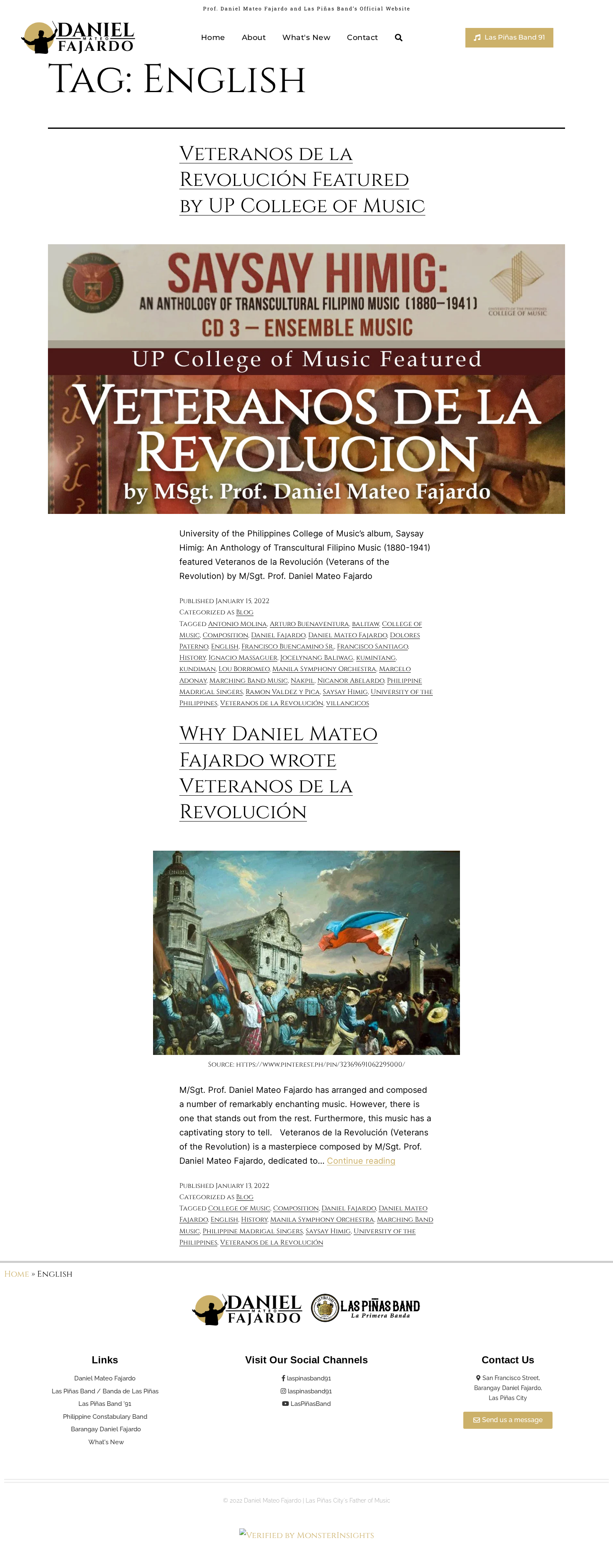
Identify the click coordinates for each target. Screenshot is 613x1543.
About (254, 37)
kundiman (197, 669)
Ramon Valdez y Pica (283, 691)
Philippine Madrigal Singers (253, 1231)
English (225, 646)
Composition (225, 635)
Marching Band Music (248, 680)
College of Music (239, 1208)
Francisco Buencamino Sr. (287, 646)
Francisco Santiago (372, 646)
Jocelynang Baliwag (316, 657)
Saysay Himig (345, 691)
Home (213, 37)
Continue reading (361, 1161)
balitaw (365, 624)
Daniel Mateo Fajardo (347, 635)
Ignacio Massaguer (243, 657)
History (192, 657)
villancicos (347, 703)
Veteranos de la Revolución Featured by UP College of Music (302, 180)
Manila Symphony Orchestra (324, 669)
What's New (306, 37)
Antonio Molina (237, 624)
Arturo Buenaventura (309, 624)
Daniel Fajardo (278, 635)
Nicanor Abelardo (350, 680)
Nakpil (302, 680)
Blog (245, 612)
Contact (362, 37)
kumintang (376, 657)
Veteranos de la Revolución (271, 703)
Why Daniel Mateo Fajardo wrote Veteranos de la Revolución (278, 773)
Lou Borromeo (244, 669)
